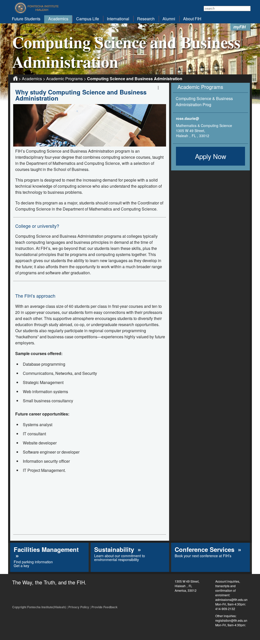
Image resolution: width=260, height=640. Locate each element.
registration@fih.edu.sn (231, 620)
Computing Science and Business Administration (134, 79)
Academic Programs (64, 79)
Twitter (28, 595)
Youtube (39, 595)
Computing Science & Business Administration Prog (204, 101)
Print (163, 88)
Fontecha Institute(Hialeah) (37, 7)
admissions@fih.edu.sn (231, 599)
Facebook (16, 595)
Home (15, 78)
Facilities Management (46, 549)
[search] (227, 8)
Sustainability (115, 549)
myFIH (239, 27)
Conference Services (205, 549)
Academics (32, 79)
